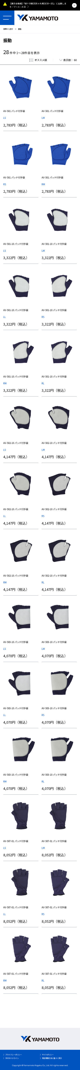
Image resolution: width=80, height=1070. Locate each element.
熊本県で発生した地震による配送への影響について (46, 3)
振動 (19, 29)
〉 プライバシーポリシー (12, 1054)
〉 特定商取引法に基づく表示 (51, 1058)
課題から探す (8, 29)
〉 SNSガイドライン (11, 1058)
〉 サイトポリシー (47, 1054)
